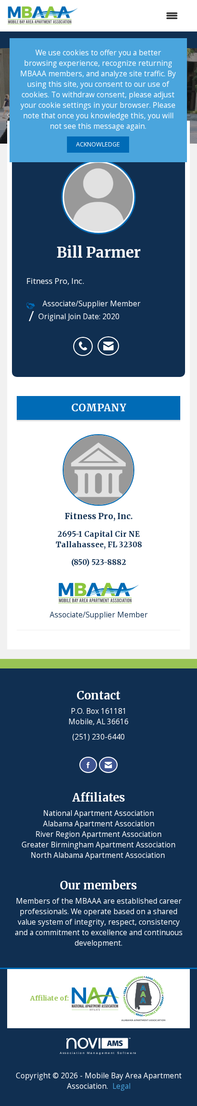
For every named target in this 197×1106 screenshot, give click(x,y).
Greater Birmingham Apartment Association (98, 845)
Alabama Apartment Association (98, 824)
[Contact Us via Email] (108, 765)
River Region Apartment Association (98, 834)
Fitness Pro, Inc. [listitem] (99, 516)
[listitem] (85, 341)
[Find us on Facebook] (88, 765)
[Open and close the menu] (133, 15)
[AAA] (119, 998)
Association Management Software (99, 1052)
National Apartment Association (98, 813)
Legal (121, 1086)
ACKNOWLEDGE (98, 144)
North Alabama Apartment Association (99, 855)
